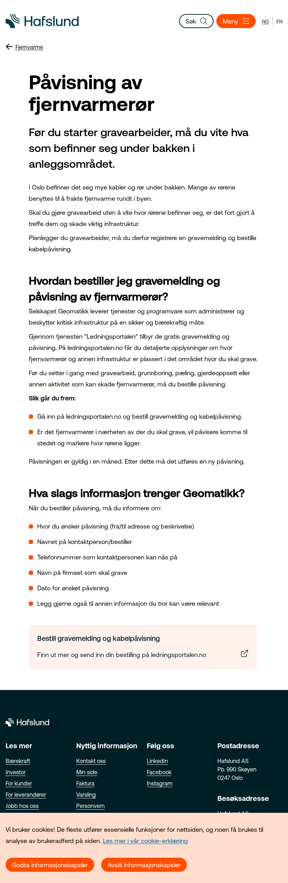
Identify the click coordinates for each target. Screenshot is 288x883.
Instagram (159, 783)
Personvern (90, 806)
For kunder (19, 783)
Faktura (85, 783)
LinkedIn (157, 761)
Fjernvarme (29, 47)
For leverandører (26, 794)
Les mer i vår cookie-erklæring (145, 840)
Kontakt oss (91, 761)
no (265, 21)
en (279, 21)
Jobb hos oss (22, 806)
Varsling (86, 794)
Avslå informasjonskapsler (144, 865)
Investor (16, 772)
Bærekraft (18, 761)
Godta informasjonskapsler (50, 865)
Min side (86, 772)
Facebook (159, 772)
